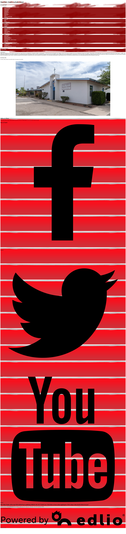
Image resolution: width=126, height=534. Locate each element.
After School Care (7, 38)
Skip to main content (3, 4)
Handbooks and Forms (7, 37)
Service (5, 21)
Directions (6, 13)
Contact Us (6, 17)
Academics (6, 19)
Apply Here (6, 32)
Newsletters (6, 14)
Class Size (6, 23)
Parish (5, 49)
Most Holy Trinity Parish (8, 16)
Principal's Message (7, 7)
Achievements (6, 24)
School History (6, 9)
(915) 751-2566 (29, 120)
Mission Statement (7, 8)
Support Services (7, 33)
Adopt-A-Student (7, 44)
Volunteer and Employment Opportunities (10, 42)
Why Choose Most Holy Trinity (9, 28)
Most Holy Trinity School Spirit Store (10, 46)
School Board (6, 10)
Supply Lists (6, 41)
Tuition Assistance (7, 31)
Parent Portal (6, 36)
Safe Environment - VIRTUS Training (10, 39)
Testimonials (6, 11)
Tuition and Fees (6, 30)
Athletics (5, 26)
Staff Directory (6, 12)
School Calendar (6, 35)
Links (5, 15)
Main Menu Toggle (3, 5)
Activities (5, 25)
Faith (5, 20)
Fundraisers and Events (8, 45)
